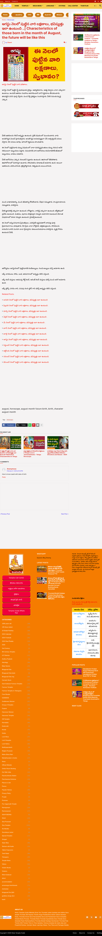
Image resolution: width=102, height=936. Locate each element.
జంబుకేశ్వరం (79, 623)
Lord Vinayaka (16, 740)
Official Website (16, 765)
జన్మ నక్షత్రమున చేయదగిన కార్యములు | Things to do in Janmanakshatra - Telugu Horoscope (34, 453)
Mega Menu (37, 6)
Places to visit (16, 782)
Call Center (73, 6)
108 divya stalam (16, 627)
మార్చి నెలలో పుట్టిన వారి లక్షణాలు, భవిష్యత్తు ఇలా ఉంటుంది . (25, 311)
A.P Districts (16, 655)
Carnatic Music (16, 680)
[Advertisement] (34, 118)
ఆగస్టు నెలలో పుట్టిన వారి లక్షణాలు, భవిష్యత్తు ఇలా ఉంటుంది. (25, 340)
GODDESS (16, 698)
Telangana (16, 857)
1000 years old (16, 623)
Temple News (16, 860)
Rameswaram (16, 811)
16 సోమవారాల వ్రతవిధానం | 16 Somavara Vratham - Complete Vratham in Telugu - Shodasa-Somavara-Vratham (92, 39)
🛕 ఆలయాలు (17, 15)
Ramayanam (16, 807)
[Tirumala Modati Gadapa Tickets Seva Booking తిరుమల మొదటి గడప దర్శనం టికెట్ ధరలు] (42, 595)
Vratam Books (16, 867)
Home (1, 1)
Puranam (16, 800)
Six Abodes (16, 828)
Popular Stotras (16, 790)
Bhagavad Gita (16, 669)
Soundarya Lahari (16, 832)
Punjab (16, 797)
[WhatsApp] (30, 425)
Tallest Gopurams (16, 850)
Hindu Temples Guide (18, 933)
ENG (29, 15)
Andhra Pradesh (16, 659)
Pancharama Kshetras (16, 779)
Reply (4, 477)
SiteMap (99, 933)
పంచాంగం (48, 15)
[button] (95, 6)
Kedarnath (16, 726)
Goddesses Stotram (16, 701)
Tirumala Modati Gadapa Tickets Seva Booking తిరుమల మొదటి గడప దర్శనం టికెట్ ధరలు (56, 595)
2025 (16, 645)
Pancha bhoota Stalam (16, 775)
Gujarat (16, 708)
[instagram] (100, 917)
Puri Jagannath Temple (16, 804)
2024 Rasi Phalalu (16, 641)
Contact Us (15, 1)
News (16, 761)
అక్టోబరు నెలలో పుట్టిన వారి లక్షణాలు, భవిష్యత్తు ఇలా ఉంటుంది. (26, 351)
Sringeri (16, 839)
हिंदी (38, 15)
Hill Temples (16, 719)
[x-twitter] (98, 1)
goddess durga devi (16, 896)
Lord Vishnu (16, 744)
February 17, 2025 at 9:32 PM (15, 471)
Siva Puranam (16, 821)
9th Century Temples (16, 652)
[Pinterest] (33, 425)
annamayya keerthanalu (16, 885)
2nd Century (16, 648)
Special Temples (16, 836)
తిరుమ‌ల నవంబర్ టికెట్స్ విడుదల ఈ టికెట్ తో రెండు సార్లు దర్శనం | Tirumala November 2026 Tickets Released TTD (56, 570)
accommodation (16, 882)
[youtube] (101, 1)
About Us (7, 1)
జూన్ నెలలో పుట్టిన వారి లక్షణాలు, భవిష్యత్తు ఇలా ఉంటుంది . (25, 328)
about (16, 878)
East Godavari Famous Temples (16, 683)
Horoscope (10, 20)
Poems (16, 786)
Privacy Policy (16, 793)
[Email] (37, 425)
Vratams (16, 871)
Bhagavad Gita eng (16, 676)
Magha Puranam (16, 751)
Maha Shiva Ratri (16, 754)
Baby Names (16, 666)
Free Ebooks (16, 694)
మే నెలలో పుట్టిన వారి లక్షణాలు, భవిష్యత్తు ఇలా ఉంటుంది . (24, 323)
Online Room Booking (16, 768)
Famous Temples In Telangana (16, 691)
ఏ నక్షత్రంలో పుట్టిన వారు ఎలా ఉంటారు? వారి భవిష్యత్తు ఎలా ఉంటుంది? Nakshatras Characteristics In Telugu (8, 453)
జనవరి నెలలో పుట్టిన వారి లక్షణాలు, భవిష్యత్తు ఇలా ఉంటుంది (25, 300)
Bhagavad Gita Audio (16, 673)
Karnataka (16, 722)
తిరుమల (59, 15)
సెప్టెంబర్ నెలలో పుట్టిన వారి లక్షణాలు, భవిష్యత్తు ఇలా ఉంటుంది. (26, 345)
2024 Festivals (16, 637)
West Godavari (16, 874)
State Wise (16, 843)
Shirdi (16, 818)
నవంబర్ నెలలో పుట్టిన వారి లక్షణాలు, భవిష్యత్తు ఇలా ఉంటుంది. (26, 356)
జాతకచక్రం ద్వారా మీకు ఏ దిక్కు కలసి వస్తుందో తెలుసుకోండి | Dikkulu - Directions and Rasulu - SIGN (57, 452)
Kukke (16, 733)
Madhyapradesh (16, 747)
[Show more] (41, 425)
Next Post (64, 514)
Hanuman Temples (16, 715)
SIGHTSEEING (16, 814)
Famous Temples (16, 687)
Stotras (62, 6)
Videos (16, 864)
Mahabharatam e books (16, 758)
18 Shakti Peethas (16, 630)
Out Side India (16, 772)
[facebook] (95, 1)
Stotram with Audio (16, 846)
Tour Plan (84, 6)
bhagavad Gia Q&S (16, 892)
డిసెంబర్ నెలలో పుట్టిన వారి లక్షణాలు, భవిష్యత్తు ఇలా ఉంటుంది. (26, 362)
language (50, 6)
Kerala (16, 729)
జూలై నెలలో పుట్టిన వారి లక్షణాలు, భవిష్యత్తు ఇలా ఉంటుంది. (25, 334)
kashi (16, 899)
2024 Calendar (16, 634)
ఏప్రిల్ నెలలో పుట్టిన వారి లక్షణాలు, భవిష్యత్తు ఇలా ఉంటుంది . (25, 317)
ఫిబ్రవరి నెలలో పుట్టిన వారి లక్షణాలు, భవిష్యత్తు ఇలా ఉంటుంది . (26, 306)
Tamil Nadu (16, 853)
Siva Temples (16, 825)
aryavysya (16, 889)
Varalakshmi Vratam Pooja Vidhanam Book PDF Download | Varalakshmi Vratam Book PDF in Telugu (90, 672)
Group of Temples (16, 705)
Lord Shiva (16, 737)
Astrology (16, 662)
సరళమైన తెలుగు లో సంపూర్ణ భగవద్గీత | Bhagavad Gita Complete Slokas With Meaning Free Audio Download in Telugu (92, 52)
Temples (25, 6)
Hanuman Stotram (16, 712)
